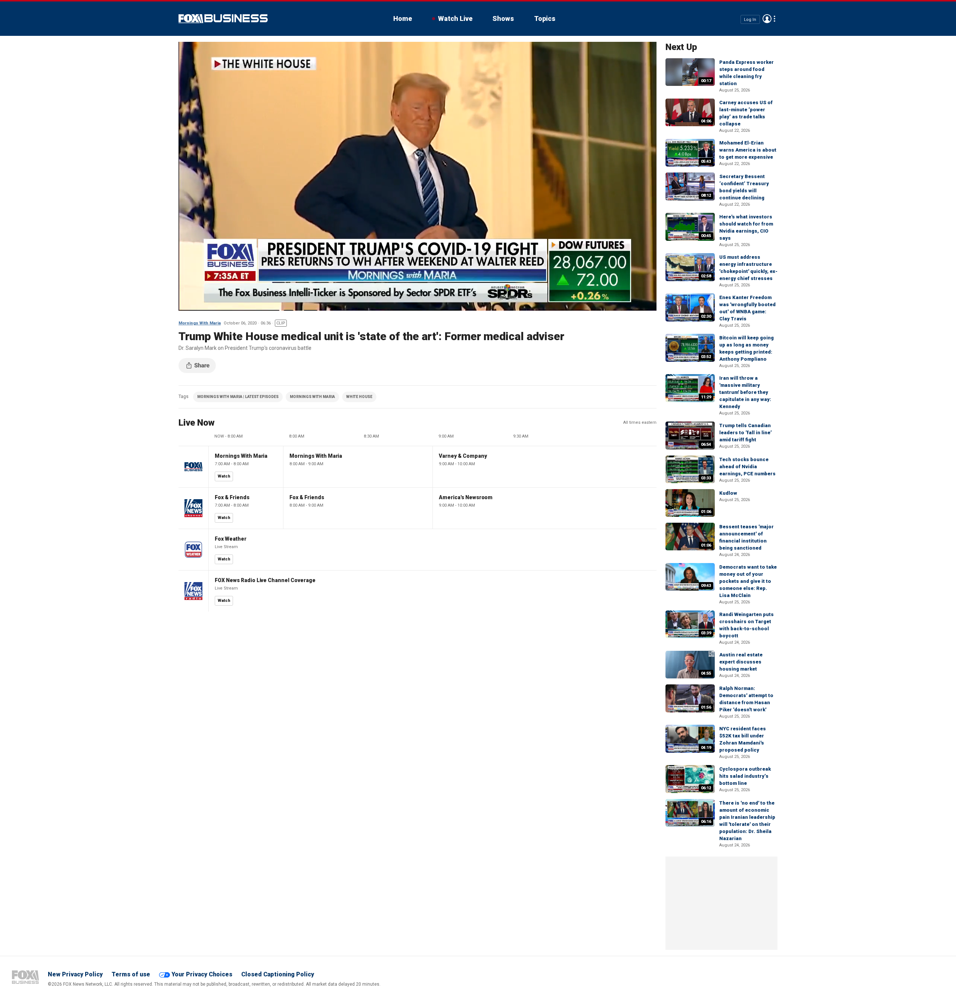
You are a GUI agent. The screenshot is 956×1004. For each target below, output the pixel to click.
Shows (503, 18)
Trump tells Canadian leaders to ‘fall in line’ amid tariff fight (745, 432)
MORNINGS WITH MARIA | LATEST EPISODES (238, 397)
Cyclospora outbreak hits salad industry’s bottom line (745, 776)
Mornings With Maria (200, 323)
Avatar (767, 18)
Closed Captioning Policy (277, 974)
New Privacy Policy (75, 974)
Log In (750, 19)
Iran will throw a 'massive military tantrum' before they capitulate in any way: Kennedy (745, 392)
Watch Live (455, 18)
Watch (224, 476)
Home (402, 18)
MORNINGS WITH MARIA (312, 397)
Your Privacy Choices (201, 974)
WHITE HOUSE (359, 397)
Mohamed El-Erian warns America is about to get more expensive (747, 150)
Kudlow (728, 493)
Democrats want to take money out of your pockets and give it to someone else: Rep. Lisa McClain (748, 581)
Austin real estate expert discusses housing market (741, 662)
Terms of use (131, 974)
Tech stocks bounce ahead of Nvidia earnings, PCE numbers (747, 466)
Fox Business (223, 18)
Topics (544, 18)
